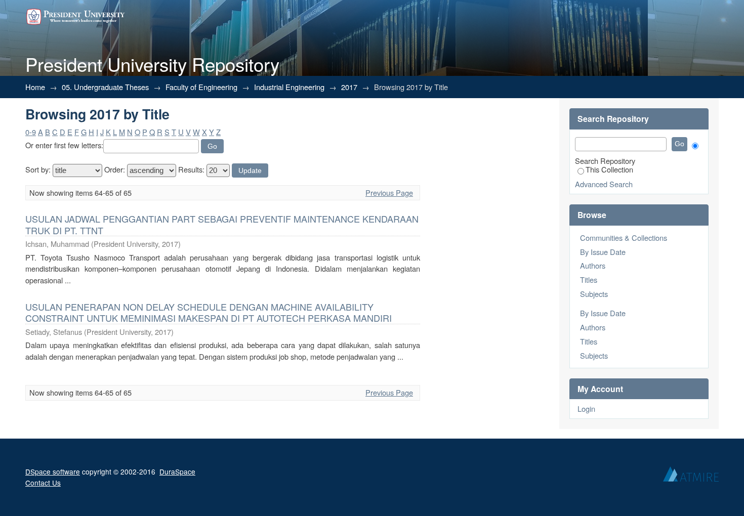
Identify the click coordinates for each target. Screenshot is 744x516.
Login (586, 408)
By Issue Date (603, 251)
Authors (592, 265)
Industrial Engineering (289, 86)
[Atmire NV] (691, 476)
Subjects (594, 293)
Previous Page (389, 192)
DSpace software (52, 471)
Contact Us (43, 483)
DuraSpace (177, 471)
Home (35, 86)
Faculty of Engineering (201, 86)
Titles (588, 279)
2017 (349, 86)
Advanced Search (604, 184)
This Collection (609, 169)
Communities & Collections (623, 237)
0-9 (30, 131)
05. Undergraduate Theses (105, 86)
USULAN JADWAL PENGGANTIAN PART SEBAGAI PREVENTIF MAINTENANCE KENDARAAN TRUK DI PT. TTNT (222, 224)
